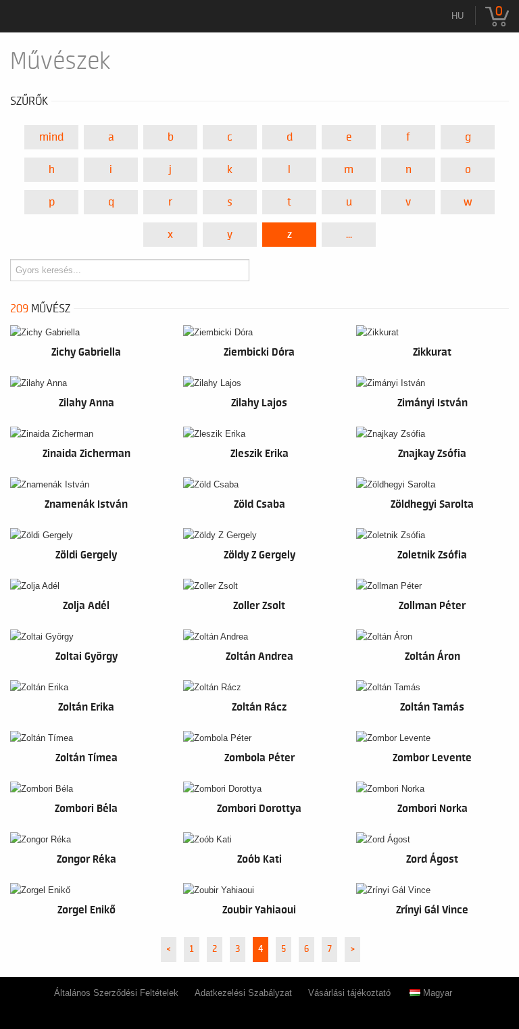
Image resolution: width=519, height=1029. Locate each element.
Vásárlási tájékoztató (349, 993)
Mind (51, 137)
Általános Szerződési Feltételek (116, 993)
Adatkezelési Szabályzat (243, 993)
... (349, 235)
